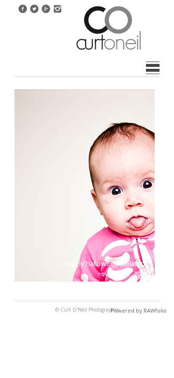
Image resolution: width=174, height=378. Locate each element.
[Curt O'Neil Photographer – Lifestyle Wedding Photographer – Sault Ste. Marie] (109, 51)
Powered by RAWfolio (139, 310)
